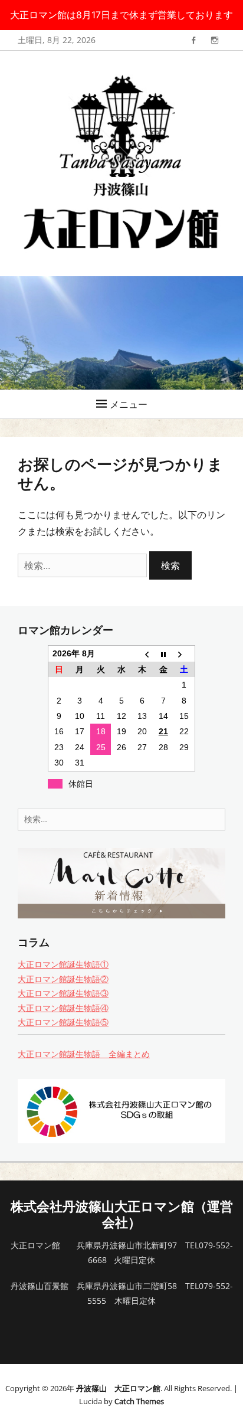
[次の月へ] (184, 653)
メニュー (128, 404)
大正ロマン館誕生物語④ (63, 1007)
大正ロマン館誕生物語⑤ (63, 1022)
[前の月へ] (142, 653)
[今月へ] (163, 653)
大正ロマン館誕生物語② (63, 979)
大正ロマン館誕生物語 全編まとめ (84, 1053)
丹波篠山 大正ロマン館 (118, 1388)
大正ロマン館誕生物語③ (63, 993)
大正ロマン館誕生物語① (63, 964)
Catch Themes (139, 1401)
